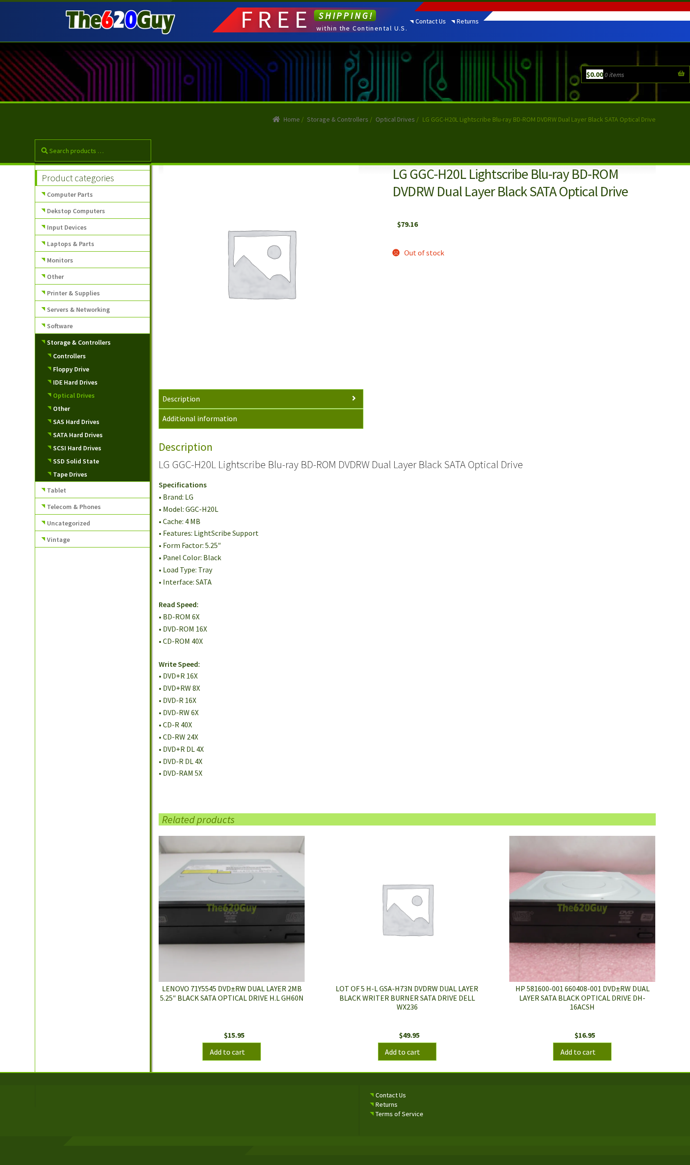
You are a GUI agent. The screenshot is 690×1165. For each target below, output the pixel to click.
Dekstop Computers (76, 211)
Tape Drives (70, 474)
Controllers (69, 356)
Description (181, 398)
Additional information (199, 418)
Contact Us (430, 21)
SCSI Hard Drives (77, 448)
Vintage (58, 539)
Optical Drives (395, 119)
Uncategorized (68, 523)
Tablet (56, 490)
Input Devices (67, 227)
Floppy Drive (71, 369)
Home (292, 119)
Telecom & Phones (74, 506)
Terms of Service (399, 1114)
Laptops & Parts (70, 244)
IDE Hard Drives (75, 382)
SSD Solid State (76, 461)
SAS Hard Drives (76, 421)
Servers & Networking (78, 309)
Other (55, 276)
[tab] (261, 399)
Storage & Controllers (337, 119)
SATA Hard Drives (78, 435)
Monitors (60, 260)
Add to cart (227, 1052)
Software (60, 326)
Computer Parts (70, 194)
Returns (468, 21)
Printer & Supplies (73, 293)
